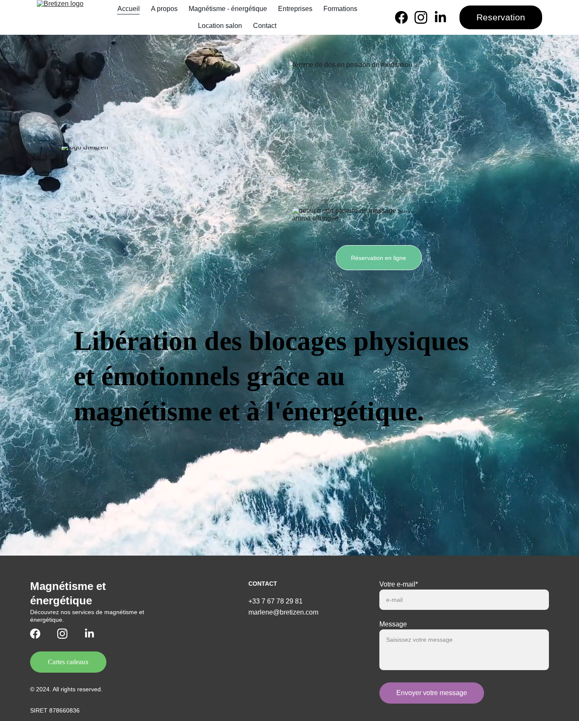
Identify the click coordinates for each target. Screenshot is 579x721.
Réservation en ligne (378, 257)
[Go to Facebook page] (405, 17)
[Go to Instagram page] (424, 17)
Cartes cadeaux (68, 661)
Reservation (500, 17)
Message (393, 624)
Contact (264, 25)
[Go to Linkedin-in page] (440, 17)
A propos (164, 8)
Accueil (128, 8)
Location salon (220, 25)
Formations (340, 8)
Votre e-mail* (398, 584)
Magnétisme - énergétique (228, 8)
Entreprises (295, 8)
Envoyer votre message (431, 692)
